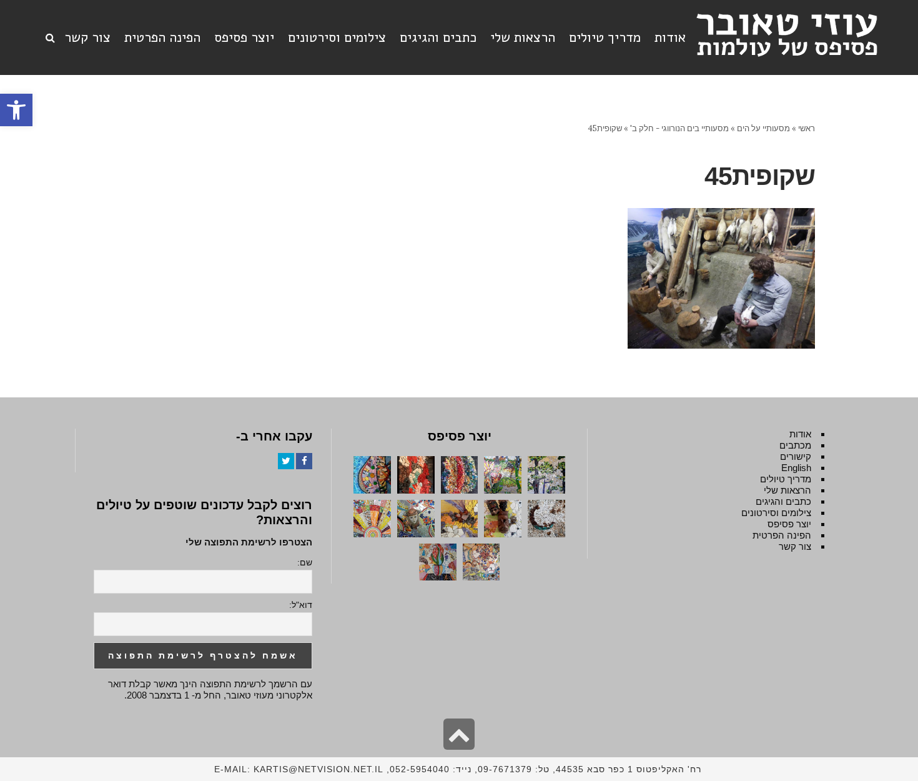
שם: (304, 562)
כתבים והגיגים (783, 501)
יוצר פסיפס (789, 524)
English (796, 467)
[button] (16, 110)
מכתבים (795, 445)
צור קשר (795, 546)
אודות (800, 434)
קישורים (795, 456)
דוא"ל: (300, 605)
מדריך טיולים (785, 479)
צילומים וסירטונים (776, 512)
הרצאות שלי (787, 490)
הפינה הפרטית (782, 535)
